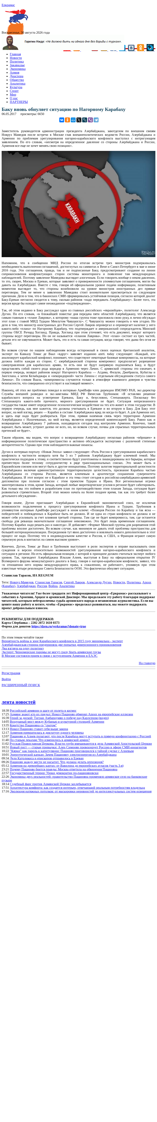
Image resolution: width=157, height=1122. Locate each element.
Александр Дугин (98, 582)
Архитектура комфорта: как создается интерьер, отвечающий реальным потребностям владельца (77, 787)
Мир (13, 94)
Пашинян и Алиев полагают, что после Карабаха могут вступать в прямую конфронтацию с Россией (80, 736)
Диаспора (16, 76)
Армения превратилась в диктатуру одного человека (47, 732)
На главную (147, 663)
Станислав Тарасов (48, 582)
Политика (17, 61)
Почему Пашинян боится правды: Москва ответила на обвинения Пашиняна (63, 769)
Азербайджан (26, 586)
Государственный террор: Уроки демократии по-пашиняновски (54, 773)
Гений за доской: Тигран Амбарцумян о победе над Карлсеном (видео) (59, 718)
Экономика (18, 69)
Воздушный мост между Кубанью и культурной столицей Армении (57, 721)
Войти (6, 679)
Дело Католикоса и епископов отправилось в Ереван (47, 758)
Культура (16, 87)
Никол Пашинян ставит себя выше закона (39, 729)
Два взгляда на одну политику (23, 648)
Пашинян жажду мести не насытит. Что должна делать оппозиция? (57, 762)
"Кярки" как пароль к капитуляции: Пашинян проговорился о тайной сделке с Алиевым (72, 751)
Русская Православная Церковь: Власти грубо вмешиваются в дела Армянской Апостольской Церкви (81, 743)
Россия (42, 586)
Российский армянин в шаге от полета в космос (43, 710)
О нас (14, 98)
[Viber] (90, 119)
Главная (15, 54)
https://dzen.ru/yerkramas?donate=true (58, 626)
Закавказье (17, 65)
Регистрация (11, 673)
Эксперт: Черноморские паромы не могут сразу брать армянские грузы (51, 652)
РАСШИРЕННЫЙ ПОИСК (21, 685)
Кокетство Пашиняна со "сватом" (33, 725)
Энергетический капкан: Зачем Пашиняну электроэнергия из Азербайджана (63, 754)
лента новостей (19, 702)
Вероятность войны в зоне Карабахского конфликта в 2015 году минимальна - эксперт (62, 641)
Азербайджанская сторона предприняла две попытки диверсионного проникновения (61, 644)
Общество (17, 80)
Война (52, 586)
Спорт (14, 91)
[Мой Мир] (73, 119)
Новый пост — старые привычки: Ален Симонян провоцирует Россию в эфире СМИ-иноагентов (78, 747)
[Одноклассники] (67, 119)
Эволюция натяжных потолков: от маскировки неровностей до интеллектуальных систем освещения (80, 791)
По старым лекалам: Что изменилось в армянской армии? (50, 740)
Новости (16, 58)
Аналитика (17, 83)
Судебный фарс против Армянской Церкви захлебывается (50, 784)
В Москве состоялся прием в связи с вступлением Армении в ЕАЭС (50, 655)
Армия (14, 72)
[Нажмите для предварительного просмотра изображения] (78, 256)
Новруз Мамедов (22, 582)
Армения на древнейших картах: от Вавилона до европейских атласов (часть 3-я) (66, 765)
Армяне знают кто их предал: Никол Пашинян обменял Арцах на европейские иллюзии (71, 714)
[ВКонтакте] (61, 119)
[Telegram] (96, 119)
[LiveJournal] (84, 119)
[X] (78, 119)
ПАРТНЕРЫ (19, 102)
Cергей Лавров (74, 582)
